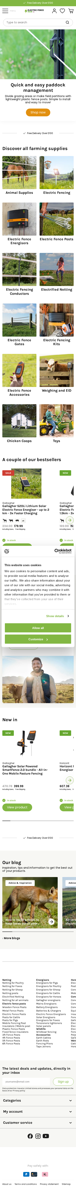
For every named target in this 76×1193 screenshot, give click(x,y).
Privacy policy (19, 1090)
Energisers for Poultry (48, 986)
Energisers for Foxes (48, 1020)
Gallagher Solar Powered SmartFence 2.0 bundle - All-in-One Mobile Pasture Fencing (25, 770)
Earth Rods (42, 1040)
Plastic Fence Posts (13, 1028)
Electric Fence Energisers (51, 1014)
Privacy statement (49, 1184)
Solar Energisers (45, 1017)
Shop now (38, 112)
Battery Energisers (47, 1007)
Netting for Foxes (12, 986)
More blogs (12, 938)
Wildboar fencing (46, 1031)
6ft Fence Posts (11, 1043)
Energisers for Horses (48, 996)
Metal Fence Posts (13, 1010)
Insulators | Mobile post (16, 1026)
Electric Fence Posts (14, 1014)
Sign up (63, 1081)
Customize (35, 639)
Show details (55, 616)
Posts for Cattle (11, 1017)
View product (17, 807)
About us (6, 1184)
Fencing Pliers (44, 1043)
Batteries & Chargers (48, 1010)
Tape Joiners (43, 1046)
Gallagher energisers (48, 1000)
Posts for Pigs (10, 1020)
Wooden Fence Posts (14, 1007)
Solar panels (43, 1026)
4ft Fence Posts (11, 1037)
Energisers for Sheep (48, 989)
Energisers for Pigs (47, 982)
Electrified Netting (13, 996)
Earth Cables (43, 1037)
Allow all (38, 627)
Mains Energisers (46, 1003)
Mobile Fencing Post (14, 1023)
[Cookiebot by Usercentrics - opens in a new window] (55, 551)
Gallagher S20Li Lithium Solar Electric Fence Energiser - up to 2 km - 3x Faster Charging (25, 509)
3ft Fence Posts (11, 1034)
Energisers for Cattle (48, 993)
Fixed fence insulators (15, 1031)
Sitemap (66, 1184)
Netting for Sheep (12, 989)
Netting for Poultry (13, 982)
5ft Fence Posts (11, 1040)
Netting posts (10, 993)
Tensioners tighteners (49, 1023)
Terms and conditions (26, 1184)
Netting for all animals (15, 1000)
